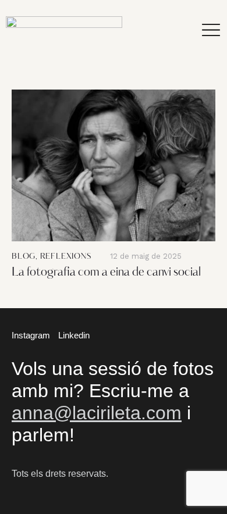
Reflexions (65, 256)
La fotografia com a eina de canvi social (106, 273)
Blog (24, 256)
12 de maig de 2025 (146, 256)
